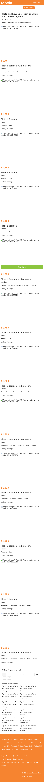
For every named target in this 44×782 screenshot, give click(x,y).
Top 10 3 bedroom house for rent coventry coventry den (28, 720)
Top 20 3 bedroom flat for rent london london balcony (10, 688)
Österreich (38, 743)
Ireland (23, 743)
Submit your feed (18, 759)
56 (4, 678)
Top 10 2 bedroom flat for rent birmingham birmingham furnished (10, 728)
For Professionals (27, 756)
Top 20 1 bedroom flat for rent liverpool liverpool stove (10, 696)
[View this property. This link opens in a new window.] (22, 41)
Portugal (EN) (6, 746)
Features (17, 756)
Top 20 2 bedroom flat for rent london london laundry (28, 712)
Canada (15, 739)
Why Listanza (6, 756)
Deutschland (22, 739)
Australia (4, 739)
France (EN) (37, 739)
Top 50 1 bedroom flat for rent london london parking (10, 720)
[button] (38, 8)
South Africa (24, 746)
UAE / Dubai (14, 749)
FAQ (12, 756)
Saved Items (37, 2)
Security (29, 762)
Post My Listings (7, 759)
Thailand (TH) (38, 746)
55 (37, 674)
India (18, 743)
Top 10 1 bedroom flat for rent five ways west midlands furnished (28, 696)
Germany (12, 743)
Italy (32, 743)
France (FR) (5, 743)
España (30, 739)
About (3, 762)
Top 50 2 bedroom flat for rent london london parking (28, 728)
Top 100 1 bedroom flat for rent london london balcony (9, 704)
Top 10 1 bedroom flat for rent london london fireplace (28, 688)
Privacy (23, 762)
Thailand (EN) (6, 749)
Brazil (10, 739)
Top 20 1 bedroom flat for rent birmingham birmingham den (10, 712)
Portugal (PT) (15, 746)
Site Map (35, 762)
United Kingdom (24, 749)
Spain (30, 746)
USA (32, 749)
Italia (28, 743)
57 (9, 678)
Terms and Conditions (12, 762)
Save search (28, 8)
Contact (4, 765)
